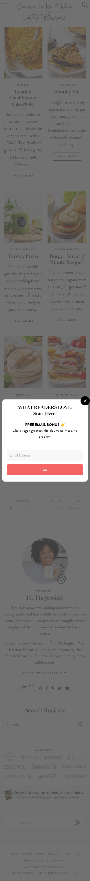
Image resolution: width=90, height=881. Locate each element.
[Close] (85, 400)
